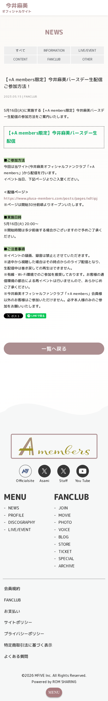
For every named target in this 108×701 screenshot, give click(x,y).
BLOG (64, 537)
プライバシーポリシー (24, 633)
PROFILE (16, 515)
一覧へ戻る (54, 348)
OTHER (87, 59)
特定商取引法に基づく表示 (28, 645)
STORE (65, 544)
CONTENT (20, 59)
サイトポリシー (18, 622)
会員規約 (12, 588)
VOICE (64, 529)
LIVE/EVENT (87, 50)
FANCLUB (54, 59)
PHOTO (65, 522)
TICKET (65, 551)
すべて (20, 50)
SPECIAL (66, 558)
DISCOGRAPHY (21, 522)
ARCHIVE (67, 566)
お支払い (12, 611)
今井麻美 (16, 8)
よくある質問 (16, 656)
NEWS (13, 508)
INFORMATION (54, 50)
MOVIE (65, 515)
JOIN (63, 508)
